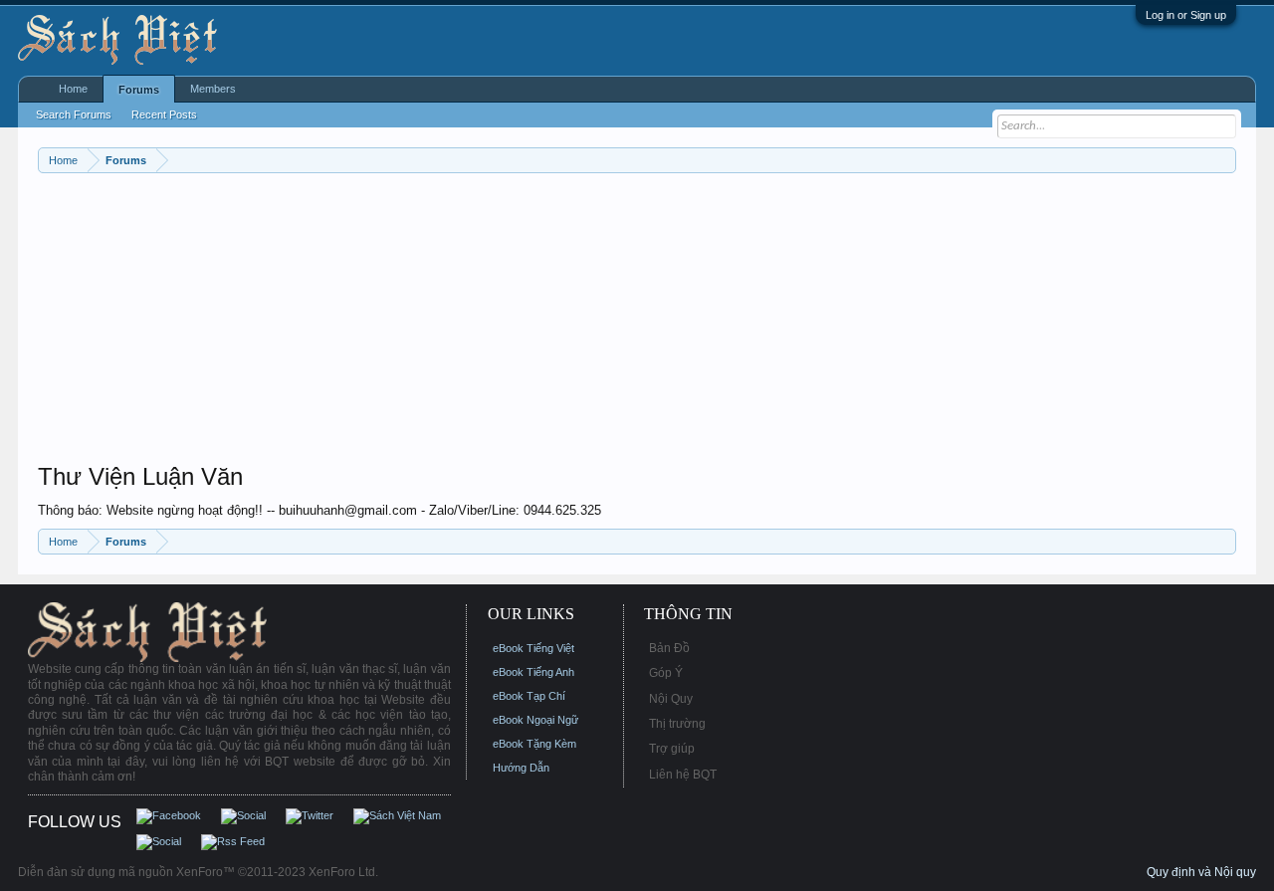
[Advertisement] (635, 322)
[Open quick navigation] (1223, 159)
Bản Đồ (669, 648)
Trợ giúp (672, 749)
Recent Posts (164, 114)
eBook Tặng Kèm (534, 744)
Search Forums (73, 114)
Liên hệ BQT (683, 774)
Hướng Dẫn (521, 768)
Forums (138, 90)
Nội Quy (671, 699)
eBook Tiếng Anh (533, 672)
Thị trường (677, 724)
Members (213, 89)
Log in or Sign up (1186, 15)
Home (73, 89)
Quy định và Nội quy (1201, 872)
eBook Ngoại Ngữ (535, 720)
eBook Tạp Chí (529, 696)
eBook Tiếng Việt (533, 648)
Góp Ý (666, 673)
